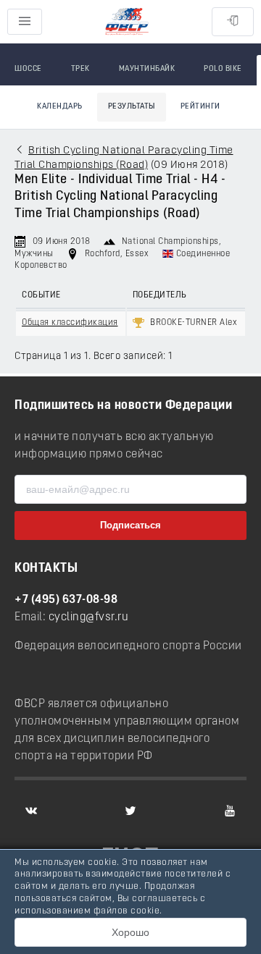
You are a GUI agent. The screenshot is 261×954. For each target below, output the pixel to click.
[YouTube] (230, 810)
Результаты (131, 107)
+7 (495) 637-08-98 (65, 600)
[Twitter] (130, 810)
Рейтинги (200, 107)
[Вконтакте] (31, 810)
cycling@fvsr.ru (89, 617)
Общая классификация (70, 322)
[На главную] (127, 22)
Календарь (60, 107)
